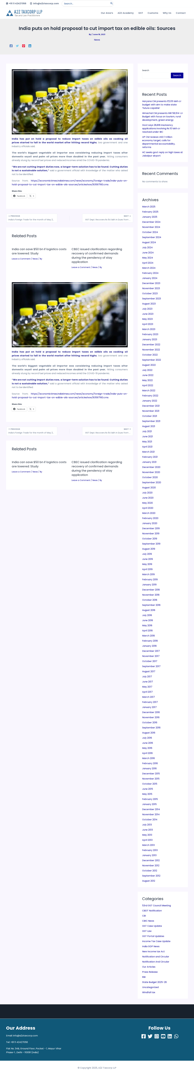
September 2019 (151, 543)
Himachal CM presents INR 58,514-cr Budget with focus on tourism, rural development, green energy (162, 117)
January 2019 (149, 584)
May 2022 (147, 380)
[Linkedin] (29, 46)
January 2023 (149, 339)
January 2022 (149, 400)
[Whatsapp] (176, 1036)
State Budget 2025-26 (154, 982)
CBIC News (148, 920)
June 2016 (147, 743)
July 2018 (147, 615)
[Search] (111, 3)
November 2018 (150, 594)
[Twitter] (17, 46)
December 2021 (151, 405)
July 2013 (147, 824)
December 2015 (151, 773)
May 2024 (147, 257)
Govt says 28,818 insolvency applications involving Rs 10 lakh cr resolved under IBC (161, 128)
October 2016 (149, 722)
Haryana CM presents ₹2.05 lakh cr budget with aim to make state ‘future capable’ (161, 105)
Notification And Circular (155, 961)
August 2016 (148, 732)
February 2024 (150, 273)
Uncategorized (150, 987)
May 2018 (147, 625)
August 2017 (148, 671)
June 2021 (147, 436)
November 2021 (150, 411)
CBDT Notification (152, 910)
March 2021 (148, 451)
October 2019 (149, 538)
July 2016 (147, 737)
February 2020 (150, 518)
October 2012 (149, 870)
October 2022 (150, 354)
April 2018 (147, 630)
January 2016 (149, 768)
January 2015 (149, 804)
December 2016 (151, 712)
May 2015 (147, 794)
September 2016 (151, 727)
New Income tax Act (153, 951)
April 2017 (147, 691)
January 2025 (149, 216)
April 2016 (147, 753)
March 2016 (148, 758)
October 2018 (149, 600)
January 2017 (149, 707)
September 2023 (151, 298)
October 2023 (150, 293)
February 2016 (150, 763)
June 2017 (147, 681)
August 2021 (148, 426)
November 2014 (151, 814)
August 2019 (148, 548)
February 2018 (150, 640)
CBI (144, 915)
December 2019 (151, 528)
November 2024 (151, 227)
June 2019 (147, 559)
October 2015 (149, 783)
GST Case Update (152, 926)
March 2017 (148, 697)
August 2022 (149, 365)
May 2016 (147, 748)
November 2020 (151, 472)
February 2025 (150, 211)
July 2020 (147, 492)
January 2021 (149, 462)
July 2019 (147, 554)
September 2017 (151, 666)
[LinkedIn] (169, 1036)
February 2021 (150, 457)
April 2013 (147, 840)
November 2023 (151, 288)
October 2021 (149, 416)
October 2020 (150, 477)
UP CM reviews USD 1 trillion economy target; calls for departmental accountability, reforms (158, 142)
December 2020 (151, 467)
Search (145, 70)
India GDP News (150, 946)
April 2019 (147, 569)
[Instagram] (156, 1036)
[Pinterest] (23, 46)
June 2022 (147, 375)
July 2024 (147, 247)
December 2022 (151, 344)
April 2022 (147, 385)
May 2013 (147, 835)
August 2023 (149, 303)
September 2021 (151, 421)
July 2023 (147, 308)
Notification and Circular (155, 956)
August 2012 (148, 880)
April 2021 (147, 446)
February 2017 (150, 702)
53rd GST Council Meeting (156, 905)
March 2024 (149, 268)
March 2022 (148, 390)
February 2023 (150, 334)
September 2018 (151, 605)
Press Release (150, 972)
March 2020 (148, 513)
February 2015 (150, 799)
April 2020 (147, 508)
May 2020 (147, 503)
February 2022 (150, 395)
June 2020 (148, 497)
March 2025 (148, 206)
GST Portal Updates (153, 936)
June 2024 (148, 252)
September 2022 (151, 360)
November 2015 (150, 778)
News (97, 39)
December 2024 (151, 222)
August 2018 (148, 610)
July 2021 (147, 431)
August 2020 (149, 487)
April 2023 (147, 324)
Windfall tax (148, 992)
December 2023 (151, 283)
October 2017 (149, 661)
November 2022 (151, 349)
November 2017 (150, 656)
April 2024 (147, 262)
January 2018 (149, 646)
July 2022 (147, 370)
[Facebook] (11, 46)
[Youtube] (163, 1036)
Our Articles (148, 966)
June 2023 (147, 314)
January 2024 (149, 278)
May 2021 (147, 441)
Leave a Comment (21, 258)
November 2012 (150, 865)
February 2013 (150, 850)
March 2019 (148, 574)
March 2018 (148, 635)
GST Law (147, 931)
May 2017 (147, 686)
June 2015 (147, 789)
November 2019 (150, 533)
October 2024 (150, 232)
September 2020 (151, 482)
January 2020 (149, 523)
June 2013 (147, 829)
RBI (144, 977)
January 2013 (149, 855)
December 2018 (151, 589)
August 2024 (149, 242)
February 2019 (150, 579)
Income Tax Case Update (156, 941)
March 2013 (148, 845)
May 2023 (147, 319)
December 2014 (151, 809)
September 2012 (151, 875)
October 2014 (149, 819)
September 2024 (151, 237)
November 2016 (150, 717)
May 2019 (147, 564)
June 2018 (147, 620)
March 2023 (148, 329)
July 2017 (147, 676)
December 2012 (151, 860)
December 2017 (151, 651)
